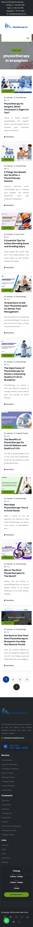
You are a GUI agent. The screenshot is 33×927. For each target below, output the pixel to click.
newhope (9, 97)
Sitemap (5, 862)
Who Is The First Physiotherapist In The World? (14, 573)
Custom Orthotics (8, 786)
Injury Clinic (20, 234)
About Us (5, 845)
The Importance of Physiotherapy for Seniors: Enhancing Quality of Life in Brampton (14, 374)
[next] (16, 687)
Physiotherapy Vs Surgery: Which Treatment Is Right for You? (16, 108)
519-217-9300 (20, 11)
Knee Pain (5, 800)
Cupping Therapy (22, 433)
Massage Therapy (8, 777)
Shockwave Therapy (9, 830)
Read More (10, 137)
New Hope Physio (22, 912)
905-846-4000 (19, 5)
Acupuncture (6, 790)
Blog (3, 854)
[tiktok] (19, 921)
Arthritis (5, 822)
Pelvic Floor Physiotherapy (11, 826)
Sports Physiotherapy (9, 764)
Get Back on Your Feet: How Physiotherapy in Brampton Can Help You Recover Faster (16, 640)
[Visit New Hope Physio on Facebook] (10, 917)
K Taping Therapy (8, 781)
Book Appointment (16, 894)
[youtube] (13, 921)
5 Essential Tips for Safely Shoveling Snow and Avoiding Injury (16, 243)
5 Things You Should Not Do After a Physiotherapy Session (15, 176)
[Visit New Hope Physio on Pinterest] (16, 917)
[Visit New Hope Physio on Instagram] (22, 917)
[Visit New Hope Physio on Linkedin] (27, 917)
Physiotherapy (21, 97)
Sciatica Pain (6, 817)
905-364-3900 (18, 8)
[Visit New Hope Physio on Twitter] (4, 917)
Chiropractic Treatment (10, 769)
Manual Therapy (7, 773)
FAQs (4, 849)
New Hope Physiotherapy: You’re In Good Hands (16, 507)
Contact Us (6, 858)
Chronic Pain (6, 805)
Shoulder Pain (7, 813)
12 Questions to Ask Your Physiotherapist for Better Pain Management (15, 307)
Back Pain (5, 809)
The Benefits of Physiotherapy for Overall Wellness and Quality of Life (15, 444)
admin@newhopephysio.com (17, 14)
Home (14, 50)
